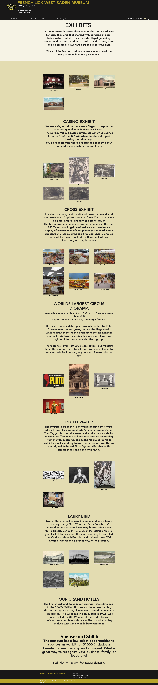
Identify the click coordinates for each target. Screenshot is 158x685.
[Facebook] (126, 19)
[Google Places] (128, 19)
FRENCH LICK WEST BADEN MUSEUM (53, 2)
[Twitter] (141, 19)
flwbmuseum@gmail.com (80, 675)
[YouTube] (131, 19)
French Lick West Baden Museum (52, 673)
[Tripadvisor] (133, 19)
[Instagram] (138, 19)
